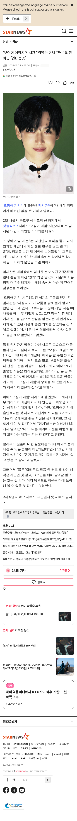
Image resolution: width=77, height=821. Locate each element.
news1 (57, 754)
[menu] (71, 31)
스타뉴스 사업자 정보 (11, 765)
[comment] (58, 82)
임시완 (43, 205)
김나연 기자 (9, 69)
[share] (65, 82)
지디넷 (66, 754)
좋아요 (41, 582)
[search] (64, 31)
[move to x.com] (14, 790)
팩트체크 (24, 748)
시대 (4, 758)
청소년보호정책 (37, 744)
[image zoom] (69, 189)
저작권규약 (63, 744)
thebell (14, 758)
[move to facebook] (6, 790)
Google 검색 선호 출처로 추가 (19, 76)
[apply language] (26, 18)
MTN (39, 754)
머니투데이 (29, 754)
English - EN (20, 18)
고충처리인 (51, 744)
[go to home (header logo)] (17, 31)
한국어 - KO (19, 779)
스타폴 (44, 758)
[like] (50, 82)
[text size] (72, 82)
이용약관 (6, 748)
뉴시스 (48, 754)
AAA (23, 758)
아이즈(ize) (34, 758)
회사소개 (6, 744)
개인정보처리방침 (20, 744)
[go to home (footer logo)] (16, 736)
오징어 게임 (12, 205)
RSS (15, 748)
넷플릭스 (9, 226)
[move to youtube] (22, 790)
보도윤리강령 (36, 748)
